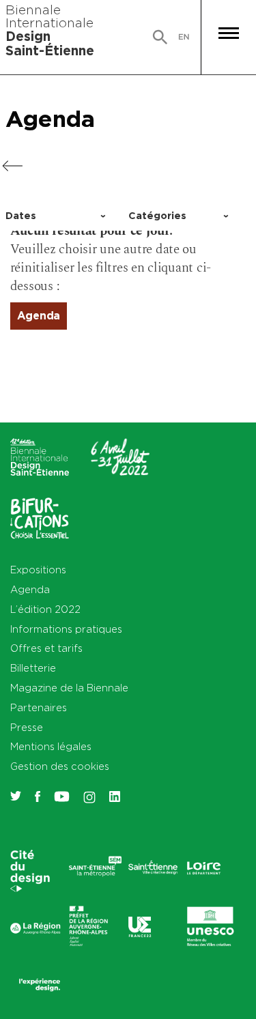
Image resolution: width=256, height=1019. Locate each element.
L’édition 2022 (45, 609)
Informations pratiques (66, 629)
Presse (26, 727)
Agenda (50, 118)
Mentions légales (50, 746)
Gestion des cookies (59, 766)
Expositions (38, 569)
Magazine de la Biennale (69, 688)
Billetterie (33, 668)
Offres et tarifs (46, 648)
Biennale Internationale (49, 30)
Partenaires (38, 707)
